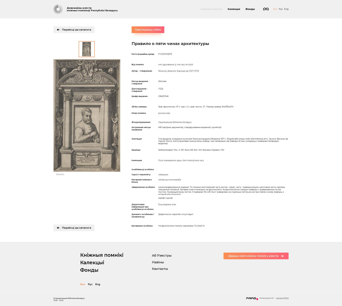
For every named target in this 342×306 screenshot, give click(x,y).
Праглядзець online (148, 29)
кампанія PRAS (282, 298)
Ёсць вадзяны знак (167, 204)
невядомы (163, 174)
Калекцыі (234, 9)
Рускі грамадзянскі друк (170, 160)
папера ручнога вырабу (169, 179)
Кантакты (160, 269)
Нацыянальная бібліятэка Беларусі (175, 122)
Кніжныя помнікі (211, 9)
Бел (275, 9)
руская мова (164, 113)
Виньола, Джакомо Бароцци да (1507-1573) (178, 71)
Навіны (158, 262)
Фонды (250, 9)
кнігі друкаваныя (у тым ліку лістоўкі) (175, 64)
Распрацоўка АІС (267, 298)
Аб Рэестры (162, 255)
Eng (286, 9)
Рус (281, 9)
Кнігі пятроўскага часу (193, 160)
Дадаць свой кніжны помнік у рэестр (253, 255)
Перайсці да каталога (76, 29)
